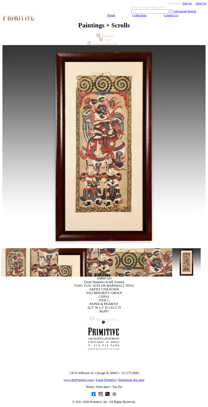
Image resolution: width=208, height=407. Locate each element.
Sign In (187, 3)
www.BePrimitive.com (79, 380)
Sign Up (201, 3)
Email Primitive (106, 380)
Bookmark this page (131, 380)
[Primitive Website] (104, 367)
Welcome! (174, 3)
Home (111, 15)
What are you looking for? (148, 7)
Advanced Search (184, 11)
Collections (139, 15)
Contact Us (171, 15)
